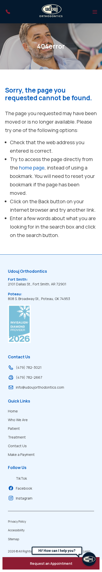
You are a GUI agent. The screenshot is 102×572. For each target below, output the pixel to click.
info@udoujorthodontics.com (40, 387)
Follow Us (17, 467)
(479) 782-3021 (29, 367)
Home (13, 411)
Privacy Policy (17, 521)
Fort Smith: (18, 279)
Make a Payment (21, 454)
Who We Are (18, 419)
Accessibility (16, 530)
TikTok (21, 478)
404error (51, 46)
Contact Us (19, 357)
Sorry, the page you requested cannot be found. (48, 94)
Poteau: (15, 294)
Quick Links (19, 401)
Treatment (17, 437)
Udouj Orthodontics (27, 271)
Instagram (24, 498)
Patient (14, 428)
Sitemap (13, 539)
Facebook (24, 488)
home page (32, 167)
